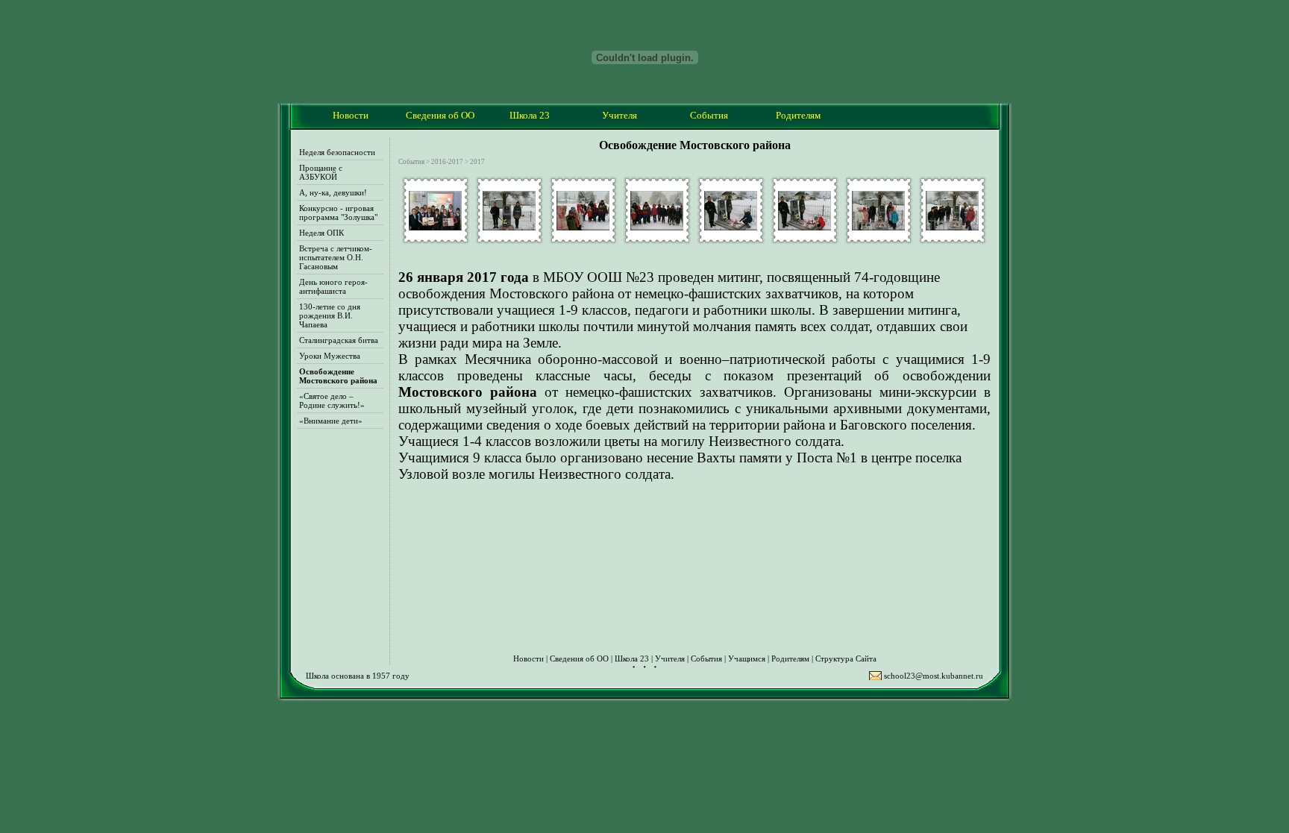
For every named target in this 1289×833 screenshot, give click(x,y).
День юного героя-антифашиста (333, 286)
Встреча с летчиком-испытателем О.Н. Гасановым (335, 257)
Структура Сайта (845, 658)
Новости (350, 115)
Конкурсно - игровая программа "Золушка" (338, 212)
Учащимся (746, 658)
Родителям (790, 658)
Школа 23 (632, 658)
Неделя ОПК (321, 232)
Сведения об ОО (579, 658)
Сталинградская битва (338, 340)
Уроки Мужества (329, 355)
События (706, 658)
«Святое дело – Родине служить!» (332, 400)
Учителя (670, 658)
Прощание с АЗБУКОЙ (320, 172)
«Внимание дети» (331, 420)
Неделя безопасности (337, 152)
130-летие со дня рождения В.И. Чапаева (329, 315)
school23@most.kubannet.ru (933, 675)
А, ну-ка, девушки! (333, 192)
